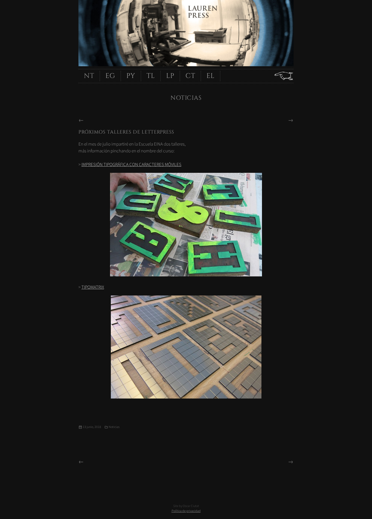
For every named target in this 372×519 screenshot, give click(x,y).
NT (89, 75)
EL (210, 75)
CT (190, 75)
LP (170, 75)
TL (151, 75)
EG (110, 75)
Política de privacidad (186, 511)
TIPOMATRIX (92, 287)
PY (130, 75)
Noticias (114, 427)
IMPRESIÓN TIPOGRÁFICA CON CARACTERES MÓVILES (131, 164)
